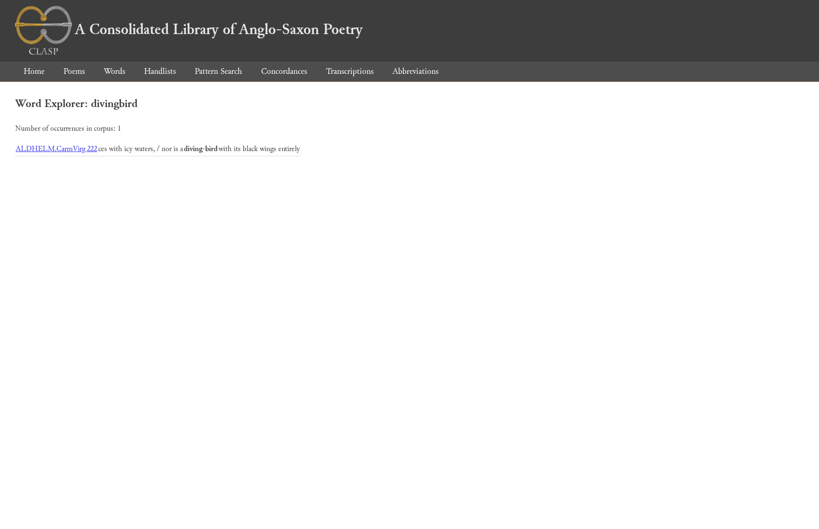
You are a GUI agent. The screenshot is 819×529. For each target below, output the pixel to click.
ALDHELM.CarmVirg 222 (56, 148)
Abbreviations (415, 71)
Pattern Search (218, 71)
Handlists (160, 71)
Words (114, 71)
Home (34, 71)
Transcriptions (349, 71)
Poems (74, 71)
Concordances (284, 71)
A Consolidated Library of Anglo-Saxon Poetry (219, 29)
